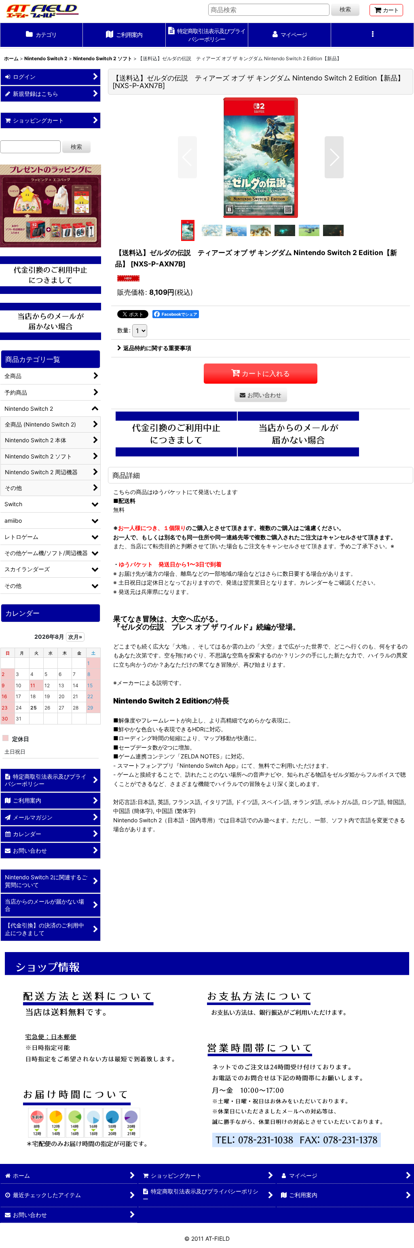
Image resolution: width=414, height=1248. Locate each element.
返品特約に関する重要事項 (157, 347)
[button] (372, 35)
